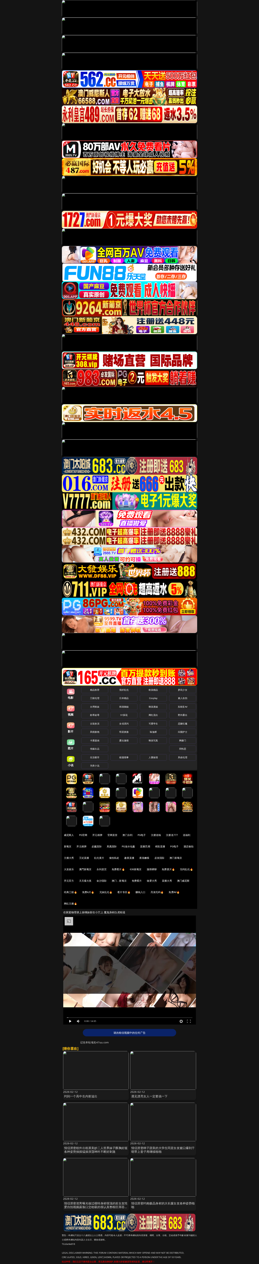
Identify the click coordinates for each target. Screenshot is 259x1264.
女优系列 (124, 723)
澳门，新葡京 (119, 880)
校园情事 (124, 757)
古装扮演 (94, 723)
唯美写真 (153, 740)
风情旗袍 (94, 731)
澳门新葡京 (175, 857)
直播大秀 (167, 880)
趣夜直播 (129, 857)
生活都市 (94, 757)
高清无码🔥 (157, 892)
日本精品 (124, 698)
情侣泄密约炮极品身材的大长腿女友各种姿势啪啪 (163, 1205)
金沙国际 (102, 880)
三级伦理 (94, 698)
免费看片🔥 (118, 869)
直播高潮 (145, 846)
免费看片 (137, 880)
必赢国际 (97, 846)
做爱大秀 (152, 880)
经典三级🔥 (70, 892)
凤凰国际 (112, 846)
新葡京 (67, 846)
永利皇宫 (102, 869)
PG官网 (83, 835)
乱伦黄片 (99, 857)
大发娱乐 (69, 869)
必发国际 (160, 857)
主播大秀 (69, 857)
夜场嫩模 (144, 857)
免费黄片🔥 (168, 869)
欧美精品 (153, 689)
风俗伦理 (182, 757)
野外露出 (182, 715)
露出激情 (124, 740)
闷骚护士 (182, 731)
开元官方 (69, 880)
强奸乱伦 (124, 689)
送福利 (186, 835)
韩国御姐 (124, 706)
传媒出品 (94, 748)
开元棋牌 (97, 835)
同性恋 (182, 748)
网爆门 (182, 740)
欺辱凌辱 (94, 715)
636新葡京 (136, 869)
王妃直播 (84, 857)
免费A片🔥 (88, 892)
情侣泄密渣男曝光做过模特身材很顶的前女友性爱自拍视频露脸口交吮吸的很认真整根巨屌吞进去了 (96, 1207)
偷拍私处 (114, 857)
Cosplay (153, 698)
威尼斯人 (69, 835)
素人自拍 (182, 698)
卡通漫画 (94, 740)
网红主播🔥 (70, 903)
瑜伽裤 (153, 731)
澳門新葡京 (85, 869)
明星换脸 (124, 731)
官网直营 (112, 835)
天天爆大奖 (85, 880)
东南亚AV (182, 706)
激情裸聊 (152, 869)
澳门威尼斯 (183, 880)
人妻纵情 (153, 757)
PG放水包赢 (128, 846)
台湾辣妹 (94, 706)
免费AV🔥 (174, 892)
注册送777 (172, 835)
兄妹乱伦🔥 (105, 892)
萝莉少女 (182, 689)
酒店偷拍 (189, 846)
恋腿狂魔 (182, 723)
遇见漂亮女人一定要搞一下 (149, 1096)
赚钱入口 (140, 892)
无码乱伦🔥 (186, 869)
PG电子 (142, 835)
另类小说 (94, 765)
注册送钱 (156, 835)
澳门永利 (127, 835)
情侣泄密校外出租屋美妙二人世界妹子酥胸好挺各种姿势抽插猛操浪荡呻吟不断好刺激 (96, 1150)
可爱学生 (153, 723)
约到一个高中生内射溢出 (80, 1096)
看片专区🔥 (123, 892)
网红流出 (153, 715)
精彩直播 (160, 846)
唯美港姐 (153, 706)
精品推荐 (94, 689)
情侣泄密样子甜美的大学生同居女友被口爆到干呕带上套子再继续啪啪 (163, 1150)
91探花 (124, 715)
